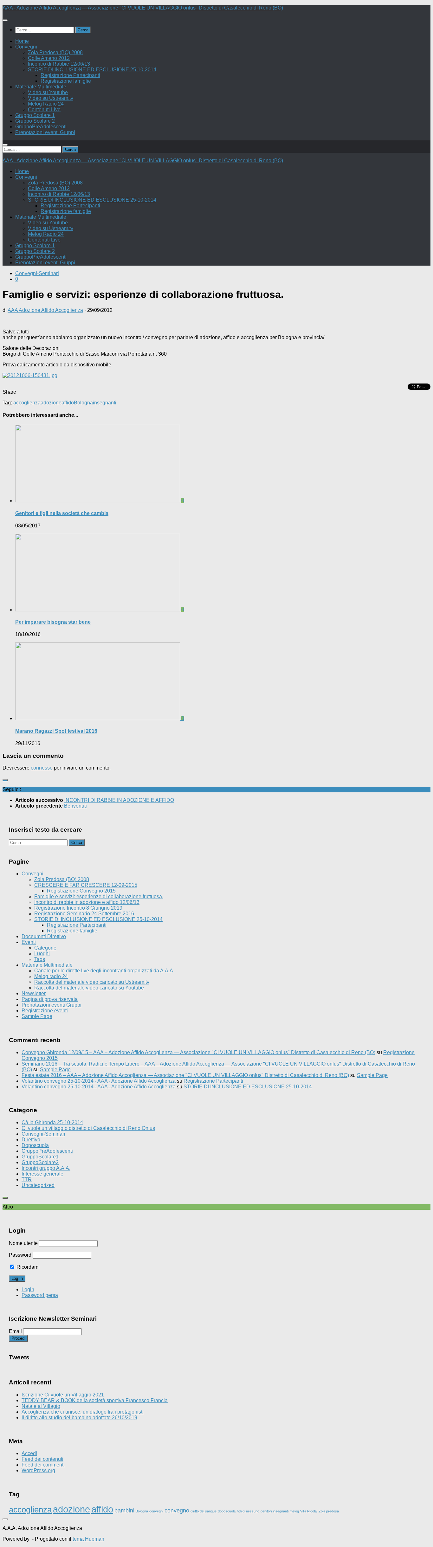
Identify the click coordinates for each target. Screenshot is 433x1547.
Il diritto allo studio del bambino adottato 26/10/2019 (79, 1417)
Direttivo (31, 1139)
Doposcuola (35, 1145)
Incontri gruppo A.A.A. (46, 1168)
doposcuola (227, 1511)
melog (294, 1511)
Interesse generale (42, 1173)
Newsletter (34, 993)
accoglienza (27, 402)
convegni (156, 1511)
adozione (51, 402)
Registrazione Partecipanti (70, 75)
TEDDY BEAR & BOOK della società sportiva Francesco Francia (95, 1400)
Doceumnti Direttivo (44, 936)
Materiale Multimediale (40, 86)
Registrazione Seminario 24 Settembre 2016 (84, 913)
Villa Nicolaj (308, 1511)
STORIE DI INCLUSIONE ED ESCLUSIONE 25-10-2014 (92, 69)
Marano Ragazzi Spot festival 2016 (56, 731)
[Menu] (5, 20)
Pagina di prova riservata (50, 999)
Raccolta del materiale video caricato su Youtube (89, 987)
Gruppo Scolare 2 (35, 121)
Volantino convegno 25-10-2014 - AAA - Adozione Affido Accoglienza (99, 1081)
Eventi (29, 942)
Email (15, 1331)
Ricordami (27, 1267)
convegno (177, 1510)
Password (20, 1255)
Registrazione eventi (45, 1010)
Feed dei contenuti (42, 1459)
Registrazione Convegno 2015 (81, 890)
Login (28, 1289)
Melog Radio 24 (46, 103)
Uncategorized (38, 1185)
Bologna (83, 402)
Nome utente (23, 1243)
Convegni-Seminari (37, 273)
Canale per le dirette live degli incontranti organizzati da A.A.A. (104, 970)
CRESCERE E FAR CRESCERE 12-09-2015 (85, 885)
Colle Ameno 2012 (49, 58)
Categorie (45, 948)
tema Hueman (88, 1539)
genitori (266, 1511)
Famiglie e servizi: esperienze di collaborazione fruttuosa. (98, 896)
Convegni (26, 46)
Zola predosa (329, 1511)
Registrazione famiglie (66, 81)
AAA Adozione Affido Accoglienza (45, 310)
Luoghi (42, 953)
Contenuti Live (44, 109)
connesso (42, 767)
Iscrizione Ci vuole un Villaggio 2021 (63, 1394)
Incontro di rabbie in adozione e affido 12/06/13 (86, 902)
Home (22, 41)
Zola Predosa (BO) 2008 (55, 52)
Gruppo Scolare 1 (35, 115)
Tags (39, 959)
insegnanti (104, 402)
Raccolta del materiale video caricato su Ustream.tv (91, 982)
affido (67, 402)
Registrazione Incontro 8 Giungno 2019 (78, 908)
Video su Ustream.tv (50, 98)
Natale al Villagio (41, 1406)
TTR (27, 1179)
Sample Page (37, 1016)
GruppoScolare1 (40, 1156)
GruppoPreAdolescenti (41, 126)
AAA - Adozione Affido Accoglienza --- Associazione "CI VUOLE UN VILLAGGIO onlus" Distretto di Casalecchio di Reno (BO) (143, 7)
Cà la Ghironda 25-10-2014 (52, 1122)
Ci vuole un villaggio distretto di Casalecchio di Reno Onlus (88, 1128)
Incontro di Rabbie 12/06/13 (59, 64)
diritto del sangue (204, 1511)
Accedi (29, 1453)
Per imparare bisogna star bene (53, 622)
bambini (124, 1510)
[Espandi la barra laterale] (5, 780)
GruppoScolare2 (40, 1162)
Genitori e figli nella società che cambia (61, 513)
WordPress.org (38, 1470)
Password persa (40, 1295)
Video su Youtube (48, 92)
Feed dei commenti (43, 1464)
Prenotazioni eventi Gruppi (45, 132)
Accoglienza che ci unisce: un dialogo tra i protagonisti (83, 1412)
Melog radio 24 (51, 976)
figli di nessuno (248, 1511)
